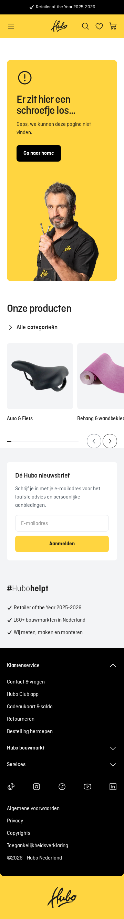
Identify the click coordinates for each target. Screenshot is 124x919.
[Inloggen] (99, 26)
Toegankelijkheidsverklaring (37, 845)
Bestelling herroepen (30, 731)
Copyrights (18, 833)
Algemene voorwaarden (33, 808)
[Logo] (59, 26)
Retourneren (20, 719)
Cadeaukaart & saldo (30, 706)
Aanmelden (62, 544)
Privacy (15, 821)
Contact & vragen (26, 682)
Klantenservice (23, 665)
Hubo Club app (23, 694)
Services (16, 764)
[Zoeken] (85, 26)
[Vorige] (94, 441)
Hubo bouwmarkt (25, 748)
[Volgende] (110, 441)
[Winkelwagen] (113, 26)
